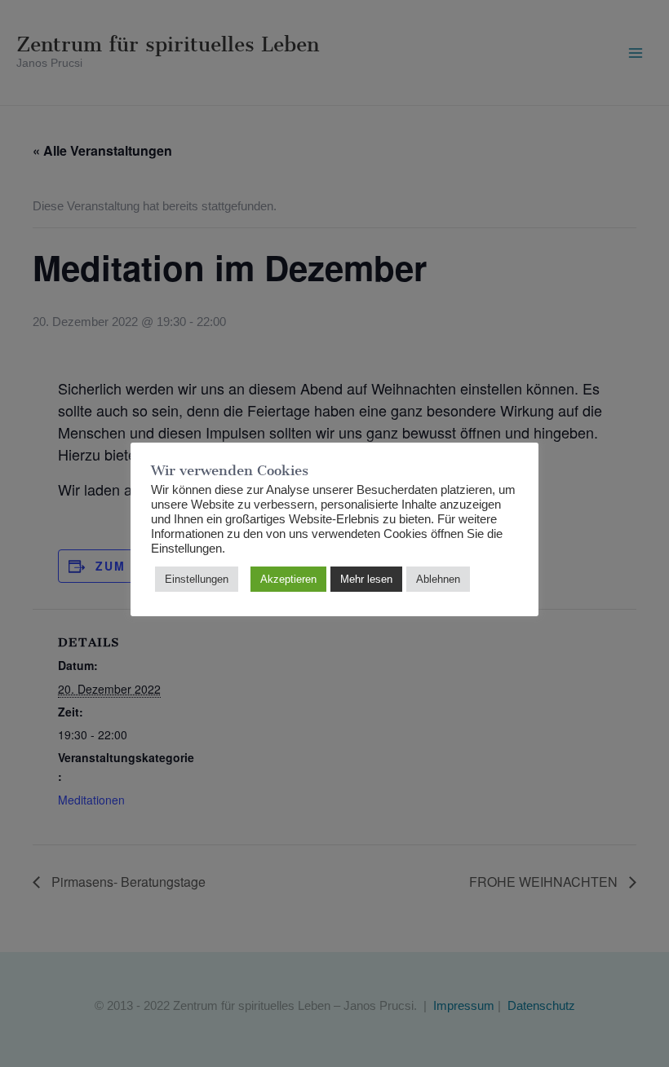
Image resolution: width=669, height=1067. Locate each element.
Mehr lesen (366, 579)
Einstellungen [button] (196, 579)
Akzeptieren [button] (288, 579)
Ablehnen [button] (438, 579)
